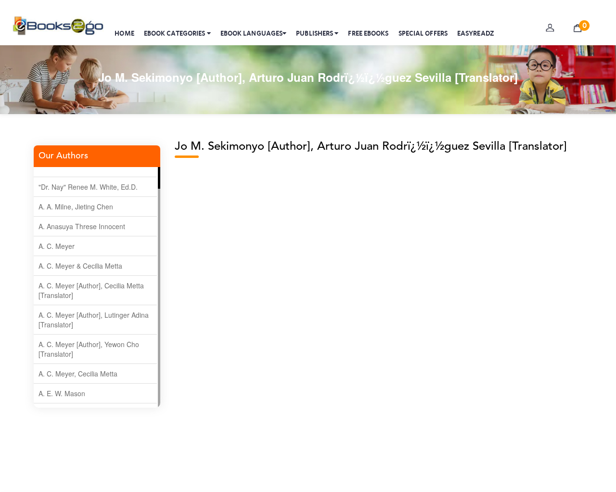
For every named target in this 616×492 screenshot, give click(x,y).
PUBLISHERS (315, 33)
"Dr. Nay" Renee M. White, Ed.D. (88, 187)
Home (124, 33)
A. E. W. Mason (61, 393)
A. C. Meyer (56, 246)
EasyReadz (475, 33)
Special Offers (423, 33)
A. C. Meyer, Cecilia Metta (77, 373)
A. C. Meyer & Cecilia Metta (80, 266)
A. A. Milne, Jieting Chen (75, 206)
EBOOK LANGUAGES (251, 33)
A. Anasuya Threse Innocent (81, 226)
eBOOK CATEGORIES (175, 33)
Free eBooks (368, 33)
